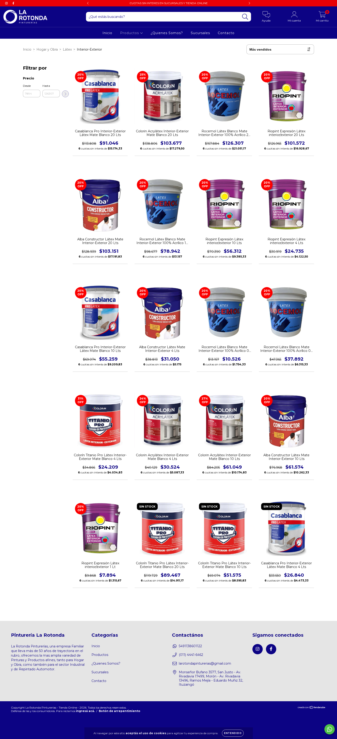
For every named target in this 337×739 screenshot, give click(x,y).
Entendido (233, 733)
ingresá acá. (85, 711)
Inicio (107, 33)
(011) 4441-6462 (191, 655)
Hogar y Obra (47, 49)
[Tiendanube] (311, 708)
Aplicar (65, 93)
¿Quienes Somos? (167, 33)
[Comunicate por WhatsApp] (329, 729)
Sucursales (200, 33)
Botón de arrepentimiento (119, 711)
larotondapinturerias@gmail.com (205, 663)
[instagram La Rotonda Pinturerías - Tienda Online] (6, 3)
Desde (27, 85)
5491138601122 (190, 646)
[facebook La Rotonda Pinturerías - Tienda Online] (13, 3)
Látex (67, 49)
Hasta (46, 85)
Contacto (226, 33)
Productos (130, 33)
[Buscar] (245, 16)
